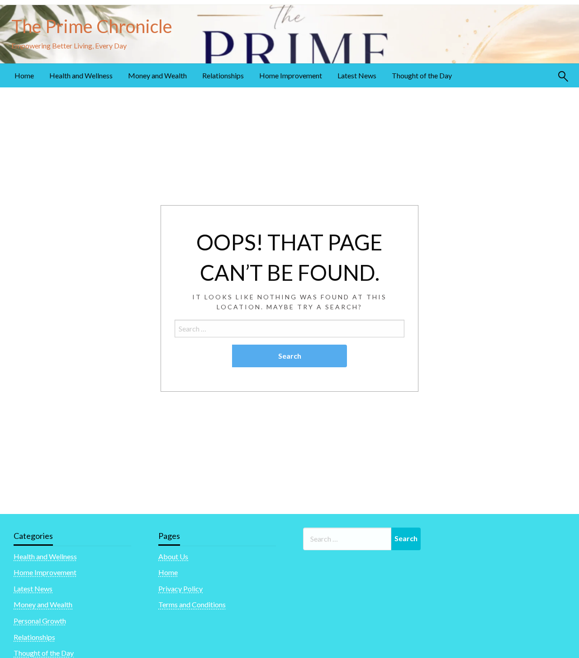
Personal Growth (40, 620)
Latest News (356, 75)
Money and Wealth (157, 75)
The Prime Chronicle (91, 26)
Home (24, 75)
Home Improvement (290, 75)
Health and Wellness (81, 75)
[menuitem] (24, 75)
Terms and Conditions (192, 604)
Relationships (223, 75)
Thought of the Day (422, 75)
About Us (173, 556)
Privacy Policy (180, 588)
